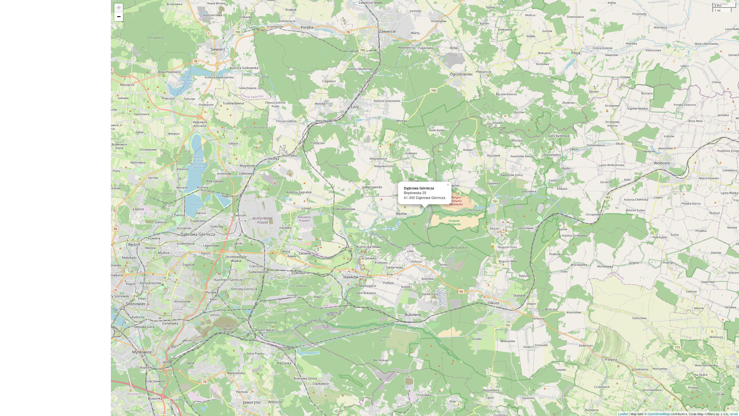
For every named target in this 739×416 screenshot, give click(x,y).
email (734, 413)
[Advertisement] (55, 208)
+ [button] (119, 7)
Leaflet (623, 413)
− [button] (119, 16)
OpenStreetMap (658, 413)
